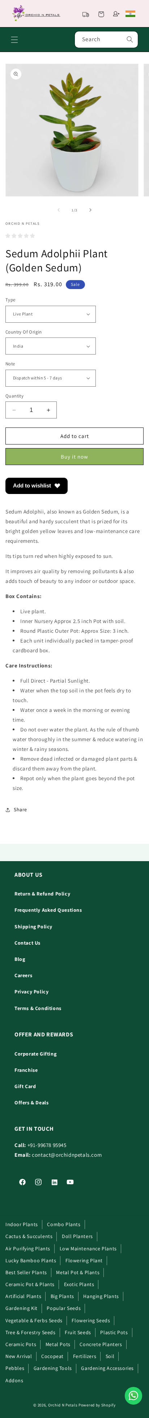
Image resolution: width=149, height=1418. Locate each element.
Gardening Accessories (107, 1368)
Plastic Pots (114, 1332)
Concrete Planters (101, 1344)
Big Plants (62, 1296)
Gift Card (25, 1086)
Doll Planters (77, 1236)
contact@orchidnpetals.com (67, 1154)
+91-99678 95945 (47, 1145)
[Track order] (86, 14)
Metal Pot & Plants (77, 1272)
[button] (101, 13)
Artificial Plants (23, 1296)
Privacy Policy (31, 991)
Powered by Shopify (97, 1405)
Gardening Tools (53, 1368)
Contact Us (27, 943)
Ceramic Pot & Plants (30, 1284)
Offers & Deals (31, 1102)
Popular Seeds (64, 1308)
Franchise (26, 1070)
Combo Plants (63, 1224)
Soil (110, 1356)
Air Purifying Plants (27, 1248)
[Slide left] (59, 210)
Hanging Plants (101, 1296)
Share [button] (20, 809)
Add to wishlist (32, 485)
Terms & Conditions (37, 1008)
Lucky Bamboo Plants (30, 1260)
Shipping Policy (33, 926)
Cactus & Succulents (28, 1236)
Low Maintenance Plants (88, 1248)
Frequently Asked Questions (48, 910)
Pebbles (14, 1368)
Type (10, 300)
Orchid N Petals (63, 1405)
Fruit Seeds (78, 1332)
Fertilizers (85, 1356)
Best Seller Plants (26, 1272)
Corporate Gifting (35, 1053)
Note (10, 364)
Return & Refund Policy (42, 893)
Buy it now (74, 456)
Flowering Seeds (91, 1320)
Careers (23, 975)
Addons (14, 1380)
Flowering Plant (84, 1260)
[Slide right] (90, 210)
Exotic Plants (79, 1284)
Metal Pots (58, 1344)
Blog (19, 959)
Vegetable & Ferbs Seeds (34, 1320)
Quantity (14, 396)
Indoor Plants (21, 1224)
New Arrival (18, 1356)
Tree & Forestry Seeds (30, 1332)
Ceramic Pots (20, 1344)
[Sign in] (116, 14)
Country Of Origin (23, 332)
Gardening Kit (21, 1308)
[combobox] (106, 39)
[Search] (130, 39)
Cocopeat (52, 1356)
